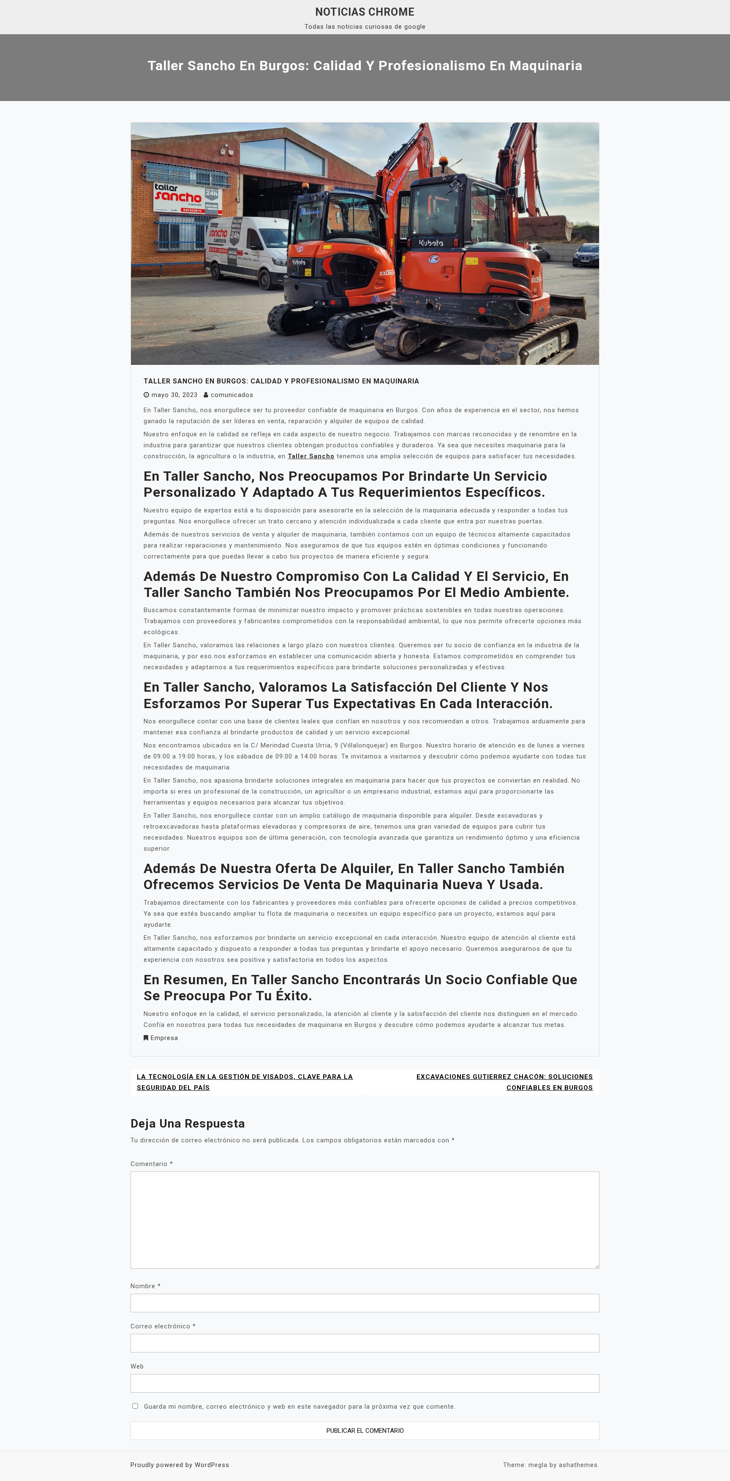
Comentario (152, 1164)
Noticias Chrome (365, 12)
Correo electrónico (163, 1326)
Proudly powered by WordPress (180, 1465)
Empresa (164, 1038)
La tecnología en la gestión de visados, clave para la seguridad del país (245, 1082)
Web (137, 1366)
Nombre (146, 1286)
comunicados (232, 395)
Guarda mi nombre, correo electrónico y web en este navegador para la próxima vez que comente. (300, 1406)
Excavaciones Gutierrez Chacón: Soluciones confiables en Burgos (505, 1082)
